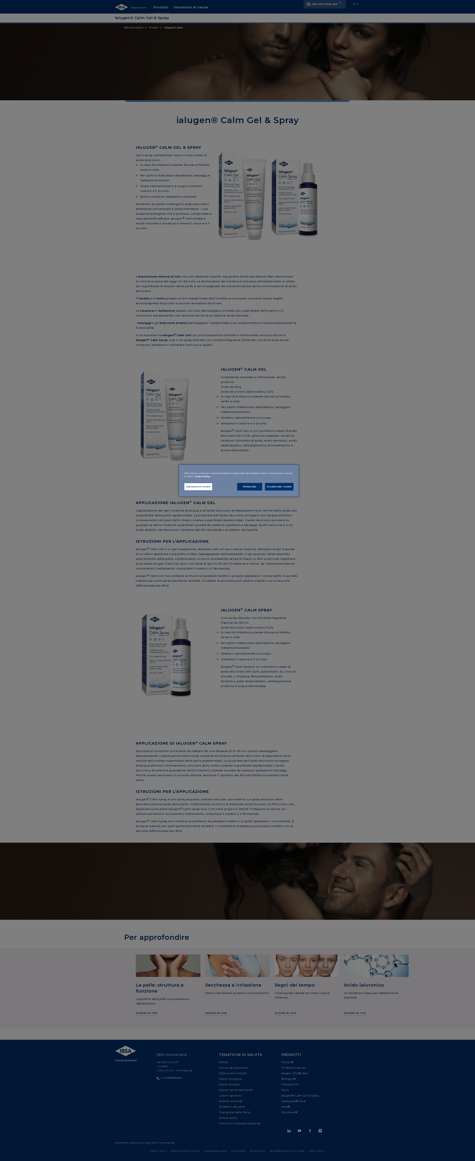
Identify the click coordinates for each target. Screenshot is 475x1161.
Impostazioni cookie (198, 486)
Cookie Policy (202, 476)
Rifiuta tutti (249, 486)
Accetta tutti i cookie (279, 486)
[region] (238, 480)
